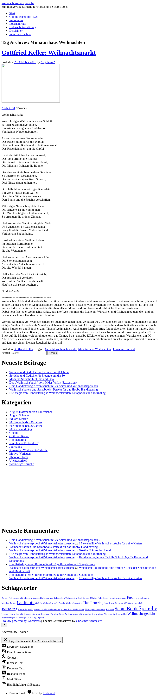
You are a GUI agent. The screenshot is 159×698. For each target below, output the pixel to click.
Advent (5, 598)
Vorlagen (108, 614)
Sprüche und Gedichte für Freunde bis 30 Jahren (39, 372)
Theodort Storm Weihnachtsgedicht (66, 614)
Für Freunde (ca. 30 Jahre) (25, 425)
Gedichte (26, 602)
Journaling (15, 446)
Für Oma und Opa (20, 429)
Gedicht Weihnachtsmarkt (61, 349)
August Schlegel (19, 415)
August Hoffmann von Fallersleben (31, 412)
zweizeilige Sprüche (21, 464)
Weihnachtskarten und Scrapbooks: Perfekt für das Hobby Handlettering (53, 389)
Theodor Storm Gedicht (12, 614)
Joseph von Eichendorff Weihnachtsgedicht (123, 603)
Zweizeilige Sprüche (36, 618)
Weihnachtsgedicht (141, 613)
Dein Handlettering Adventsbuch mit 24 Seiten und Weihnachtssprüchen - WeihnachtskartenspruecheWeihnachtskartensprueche (54, 541)
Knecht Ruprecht (25, 609)
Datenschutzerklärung (22, 27)
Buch (80, 598)
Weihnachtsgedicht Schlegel (14, 618)
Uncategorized (18, 460)
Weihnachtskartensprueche (18, 3)
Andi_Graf (8, 108)
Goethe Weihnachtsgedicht (71, 603)
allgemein (28, 598)
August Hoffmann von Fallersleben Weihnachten (55, 598)
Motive (88, 609)
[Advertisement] (79, 496)
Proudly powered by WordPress (21, 620)
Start (12, 13)
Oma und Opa (98, 609)
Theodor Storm (18, 457)
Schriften (110, 609)
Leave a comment (124, 349)
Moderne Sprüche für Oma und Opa (31, 379)
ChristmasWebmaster (89, 620)
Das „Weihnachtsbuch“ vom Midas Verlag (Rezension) (43, 382)
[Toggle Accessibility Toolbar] (4, 625)
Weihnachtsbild (120, 614)
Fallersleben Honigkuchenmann (112, 598)
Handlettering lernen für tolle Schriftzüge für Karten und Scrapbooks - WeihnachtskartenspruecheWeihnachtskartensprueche (52, 566)
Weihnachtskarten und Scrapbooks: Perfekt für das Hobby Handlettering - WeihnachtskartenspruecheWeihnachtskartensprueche (54, 548)
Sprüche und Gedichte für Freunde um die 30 (37, 375)
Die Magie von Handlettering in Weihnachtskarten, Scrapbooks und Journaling (57, 393)
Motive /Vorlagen (20, 453)
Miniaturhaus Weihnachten (94, 349)
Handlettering (17, 439)
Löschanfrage (17, 23)
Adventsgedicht (16, 598)
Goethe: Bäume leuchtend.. (95, 550)
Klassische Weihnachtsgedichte (28, 450)
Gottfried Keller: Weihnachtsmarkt (49, 52)
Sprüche (147, 608)
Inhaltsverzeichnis (20, 34)
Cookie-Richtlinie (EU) (23, 16)
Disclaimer (15, 30)
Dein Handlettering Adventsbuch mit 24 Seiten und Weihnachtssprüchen (53, 386)
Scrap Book (126, 608)
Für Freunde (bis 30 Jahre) (25, 422)
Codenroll (49, 693)
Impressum (16, 20)
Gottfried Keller (23, 349)
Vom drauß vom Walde (93, 614)
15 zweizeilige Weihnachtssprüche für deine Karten (110, 543)
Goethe (13, 432)
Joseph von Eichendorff (23, 443)
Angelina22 (48, 62)
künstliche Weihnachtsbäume (47, 609)
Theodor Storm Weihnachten (36, 614)
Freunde (133, 597)
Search (6, 352)
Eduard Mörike (18, 418)
